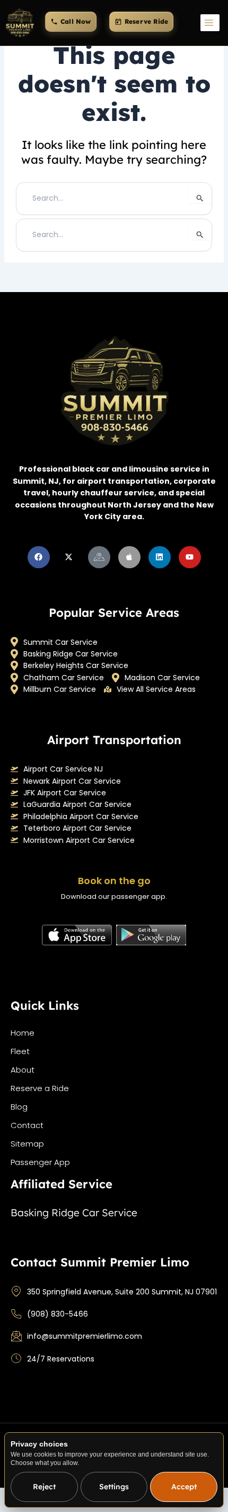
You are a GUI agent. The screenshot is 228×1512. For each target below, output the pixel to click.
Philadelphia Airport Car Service (80, 816)
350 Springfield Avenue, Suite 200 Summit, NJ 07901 (122, 1291)
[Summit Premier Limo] (19, 22)
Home (22, 1032)
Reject (44, 1486)
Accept (184, 1486)
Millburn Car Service (59, 689)
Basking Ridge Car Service (70, 654)
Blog (19, 1106)
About (22, 1069)
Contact (27, 1125)
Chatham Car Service (63, 677)
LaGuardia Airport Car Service (77, 804)
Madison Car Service (162, 677)
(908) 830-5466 (57, 1314)
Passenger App (40, 1162)
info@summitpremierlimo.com (84, 1336)
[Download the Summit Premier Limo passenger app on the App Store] (77, 935)
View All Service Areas (156, 689)
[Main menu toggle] (210, 22)
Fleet (20, 1051)
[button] (71, 22)
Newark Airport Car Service (72, 781)
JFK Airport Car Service (64, 792)
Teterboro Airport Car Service (77, 828)
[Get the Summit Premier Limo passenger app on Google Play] (151, 935)
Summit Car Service (60, 642)
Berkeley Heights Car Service (75, 665)
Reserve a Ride (40, 1088)
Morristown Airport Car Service (79, 840)
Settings (114, 1486)
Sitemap (27, 1143)
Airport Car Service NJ (63, 769)
